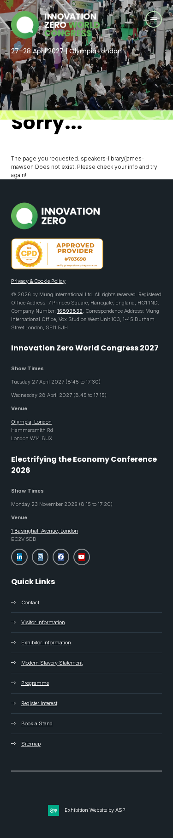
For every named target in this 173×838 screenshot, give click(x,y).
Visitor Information (43, 622)
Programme (35, 683)
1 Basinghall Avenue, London (44, 531)
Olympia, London (31, 422)
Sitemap (31, 743)
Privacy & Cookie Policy (38, 281)
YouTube (81, 557)
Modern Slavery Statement (52, 663)
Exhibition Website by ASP (95, 810)
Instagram (40, 557)
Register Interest (39, 703)
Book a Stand (37, 723)
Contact (30, 602)
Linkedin (19, 557)
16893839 (70, 311)
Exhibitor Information (46, 642)
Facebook (61, 557)
